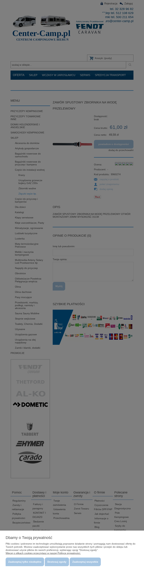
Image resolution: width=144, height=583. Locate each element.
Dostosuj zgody (56, 561)
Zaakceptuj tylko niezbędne (24, 561)
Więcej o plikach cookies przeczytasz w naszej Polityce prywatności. (43, 553)
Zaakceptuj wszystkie (85, 561)
